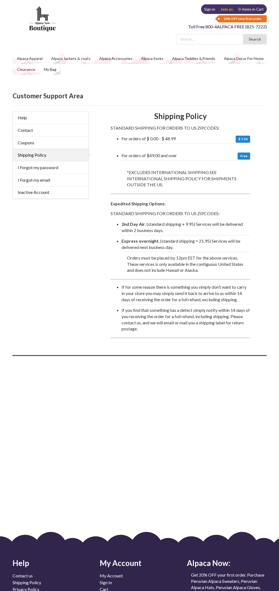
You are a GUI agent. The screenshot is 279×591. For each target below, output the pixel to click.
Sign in (209, 9)
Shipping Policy (32, 154)
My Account (111, 575)
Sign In (106, 582)
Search (255, 39)
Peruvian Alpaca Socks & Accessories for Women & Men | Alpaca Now (42, 13)
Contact (25, 130)
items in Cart (251, 9)
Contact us (23, 575)
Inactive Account (33, 192)
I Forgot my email (34, 179)
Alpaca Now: (209, 563)
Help (22, 117)
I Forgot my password (38, 167)
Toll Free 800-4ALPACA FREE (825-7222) (227, 26)
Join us (227, 9)
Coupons (26, 142)
